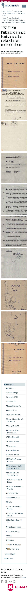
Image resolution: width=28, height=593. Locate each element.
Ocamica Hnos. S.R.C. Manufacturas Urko (13, 473)
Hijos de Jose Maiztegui (13, 414)
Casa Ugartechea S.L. (13, 426)
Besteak (9, 535)
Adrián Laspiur (11, 388)
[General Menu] (24, 6)
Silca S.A (9, 502)
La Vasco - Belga (14, 549)
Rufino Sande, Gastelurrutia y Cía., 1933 (15, 487)
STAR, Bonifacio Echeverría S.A (14, 521)
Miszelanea (10, 540)
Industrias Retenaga (13, 450)
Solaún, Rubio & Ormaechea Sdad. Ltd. (15, 514)
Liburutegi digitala (10, 554)
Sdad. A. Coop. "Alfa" (12, 493)
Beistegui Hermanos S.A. (14, 406)
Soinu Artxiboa (9, 558)
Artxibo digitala (18, 11)
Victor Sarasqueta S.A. (13, 531)
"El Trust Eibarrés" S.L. (13, 437)
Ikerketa (9, 11)
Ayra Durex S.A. (11, 401)
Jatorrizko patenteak (14, 18)
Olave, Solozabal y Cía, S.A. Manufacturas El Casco (13, 14)
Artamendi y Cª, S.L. (12, 397)
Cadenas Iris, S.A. (12, 410)
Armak (5, 18)
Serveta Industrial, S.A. (13, 497)
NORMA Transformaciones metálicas (14, 460)
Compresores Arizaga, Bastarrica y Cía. (13, 431)
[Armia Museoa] (10, 5)
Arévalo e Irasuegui (12, 392)
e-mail (24, 577)
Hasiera (3, 11)
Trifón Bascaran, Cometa (14, 527)
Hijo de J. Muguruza (15, 544)
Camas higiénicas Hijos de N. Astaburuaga (15, 420)
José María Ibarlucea (13, 454)
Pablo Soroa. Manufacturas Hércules (14, 480)
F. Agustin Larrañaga (13, 441)
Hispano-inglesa (11, 446)
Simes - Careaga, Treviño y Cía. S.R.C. (14, 507)
